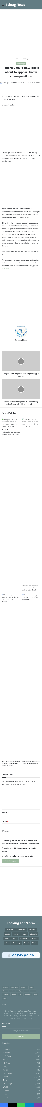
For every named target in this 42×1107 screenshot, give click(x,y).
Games (15, 934)
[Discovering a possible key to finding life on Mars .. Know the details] (11, 676)
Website (5, 831)
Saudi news (24, 938)
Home (16, 58)
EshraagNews (21, 340)
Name (5, 812)
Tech (7, 942)
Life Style (33, 934)
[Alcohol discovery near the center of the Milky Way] (31, 676)
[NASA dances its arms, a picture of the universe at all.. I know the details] (31, 501)
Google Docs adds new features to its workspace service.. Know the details (11, 432)
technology (25, 58)
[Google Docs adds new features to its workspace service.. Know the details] (11, 423)
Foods (7, 934)
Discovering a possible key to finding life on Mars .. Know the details (11, 763)
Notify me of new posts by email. (18, 856)
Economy (32, 929)
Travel (26, 942)
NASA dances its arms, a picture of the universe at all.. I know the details (30, 587)
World (34, 942)
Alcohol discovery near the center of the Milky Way (31, 762)
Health (24, 934)
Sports (34, 938)
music (15, 938)
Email (5, 822)
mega (7, 938)
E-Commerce (21, 929)
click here (5, 268)
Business (10, 929)
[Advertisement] (21, 31)
